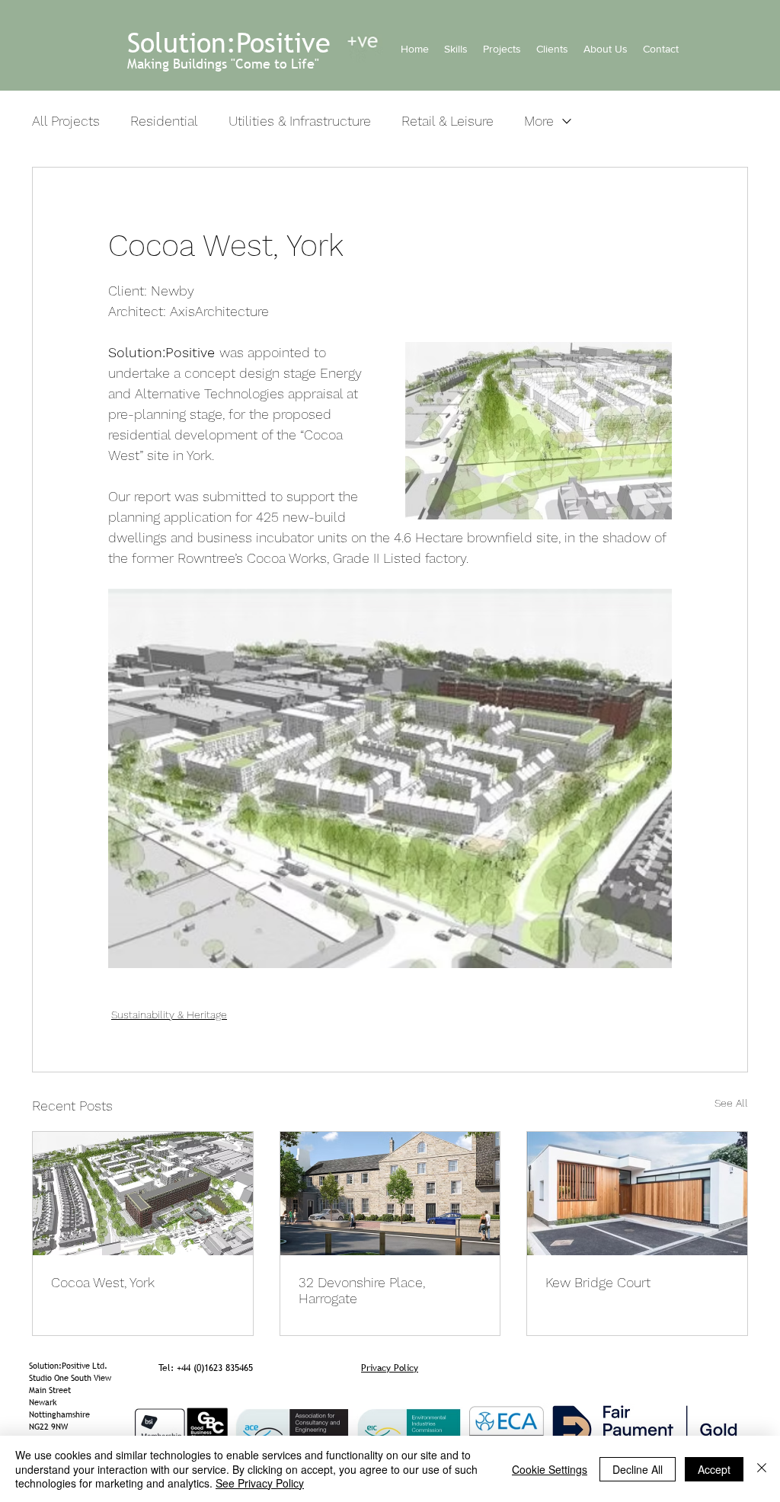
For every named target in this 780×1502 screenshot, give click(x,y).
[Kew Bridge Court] (637, 1193)
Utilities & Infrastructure (300, 121)
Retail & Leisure (447, 121)
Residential (164, 121)
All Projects (66, 121)
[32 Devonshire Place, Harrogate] (390, 1193)
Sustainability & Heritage (169, 1014)
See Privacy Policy (260, 1483)
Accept (714, 1469)
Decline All (637, 1469)
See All (731, 1103)
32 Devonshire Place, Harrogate (362, 1290)
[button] (455, 48)
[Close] (762, 1469)
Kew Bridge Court (598, 1282)
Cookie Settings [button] (549, 1469)
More (539, 121)
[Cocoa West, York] (143, 1193)
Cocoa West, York (103, 1282)
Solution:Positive (229, 42)
